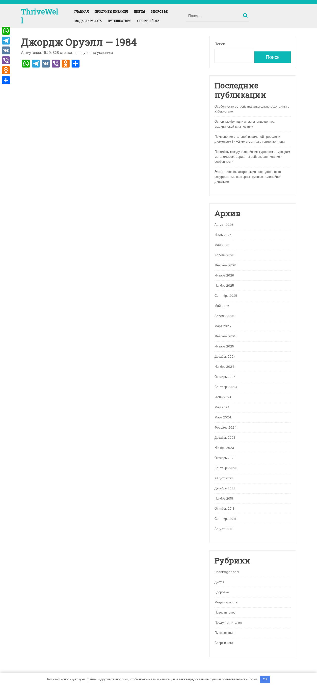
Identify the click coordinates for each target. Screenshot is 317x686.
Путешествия (119, 21)
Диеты (139, 11)
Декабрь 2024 (225, 356)
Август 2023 (223, 478)
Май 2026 (221, 245)
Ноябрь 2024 (224, 366)
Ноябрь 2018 (223, 498)
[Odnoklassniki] (6, 70)
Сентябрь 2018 (225, 518)
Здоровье (159, 11)
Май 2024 (222, 407)
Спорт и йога (148, 21)
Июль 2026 (223, 234)
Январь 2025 (224, 346)
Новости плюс (225, 612)
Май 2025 (221, 305)
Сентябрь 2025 (225, 295)
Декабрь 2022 (225, 488)
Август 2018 (223, 528)
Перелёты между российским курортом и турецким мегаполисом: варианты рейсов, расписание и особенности (252, 156)
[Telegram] (6, 41)
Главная (81, 11)
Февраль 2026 (225, 265)
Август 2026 (223, 224)
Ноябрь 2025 (224, 285)
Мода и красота (88, 21)
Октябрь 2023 (225, 458)
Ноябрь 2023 (224, 447)
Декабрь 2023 (225, 437)
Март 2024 (222, 417)
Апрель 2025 (224, 316)
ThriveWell (39, 16)
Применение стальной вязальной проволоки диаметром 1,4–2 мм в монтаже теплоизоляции (249, 139)
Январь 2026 (224, 275)
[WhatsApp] (6, 31)
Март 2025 (222, 326)
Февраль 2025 (225, 336)
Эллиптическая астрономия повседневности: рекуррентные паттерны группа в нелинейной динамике (248, 176)
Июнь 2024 (223, 397)
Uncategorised (226, 572)
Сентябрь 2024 (226, 387)
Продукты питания (111, 11)
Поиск (246, 14)
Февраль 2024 (225, 427)
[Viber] (6, 60)
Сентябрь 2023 (225, 468)
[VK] (6, 50)
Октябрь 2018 (224, 508)
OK (265, 679)
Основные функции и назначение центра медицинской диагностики (244, 124)
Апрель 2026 (224, 255)
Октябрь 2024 (225, 376)
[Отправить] (6, 80)
